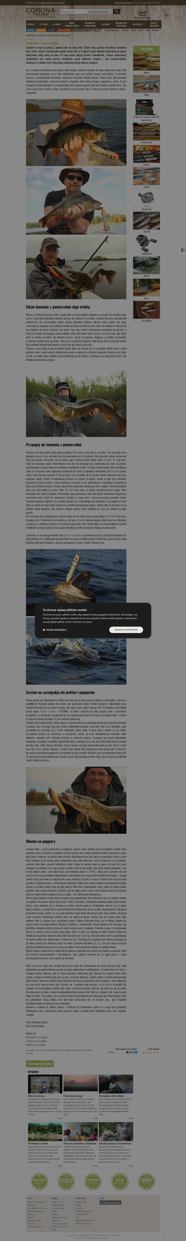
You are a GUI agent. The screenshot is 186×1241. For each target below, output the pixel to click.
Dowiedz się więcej (82, 621)
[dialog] (93, 620)
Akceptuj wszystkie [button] (126, 629)
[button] (54, 629)
